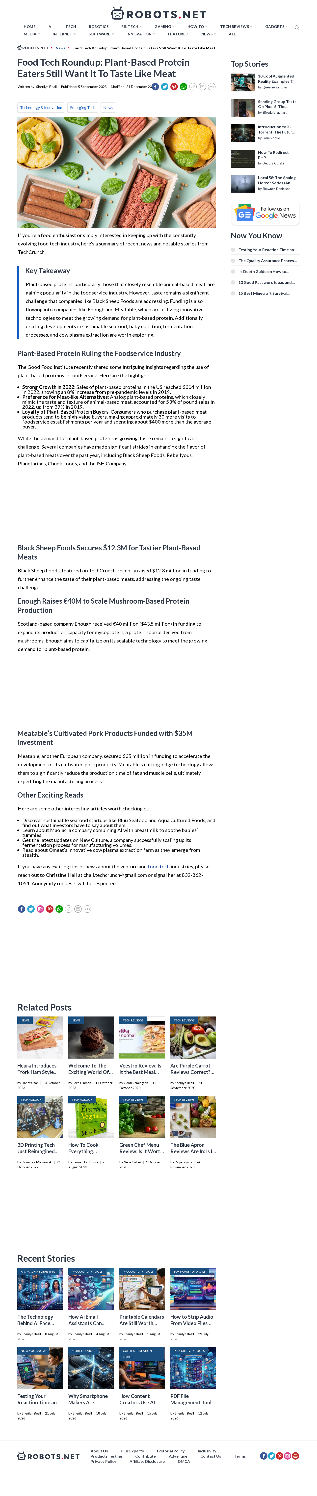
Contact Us (210, 1456)
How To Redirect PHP (273, 155)
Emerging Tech (82, 107)
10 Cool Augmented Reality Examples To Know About (276, 79)
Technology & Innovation (41, 107)
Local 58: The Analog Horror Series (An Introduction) (277, 180)
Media (30, 34)
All (232, 34)
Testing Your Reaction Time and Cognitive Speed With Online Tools (267, 249)
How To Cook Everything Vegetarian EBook (88, 1151)
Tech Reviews (234, 26)
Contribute (145, 1456)
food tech (159, 866)
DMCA (184, 1461)
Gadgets (275, 26)
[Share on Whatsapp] (183, 86)
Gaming (163, 26)
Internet (62, 34)
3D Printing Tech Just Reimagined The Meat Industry (38, 1151)
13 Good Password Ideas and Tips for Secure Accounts (265, 282)
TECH (70, 26)
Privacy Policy (103, 1461)
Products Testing (106, 1456)
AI (51, 26)
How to (195, 26)
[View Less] (211, 86)
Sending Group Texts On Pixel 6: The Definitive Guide (277, 104)
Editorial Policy (171, 1450)
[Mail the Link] (202, 86)
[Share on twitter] (164, 86)
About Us (99, 1450)
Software (99, 34)
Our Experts (132, 1450)
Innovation (139, 34)
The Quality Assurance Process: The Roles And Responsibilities (267, 260)
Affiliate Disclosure (147, 1461)
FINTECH (129, 26)
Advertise (178, 1456)
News (207, 34)
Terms (240, 1456)
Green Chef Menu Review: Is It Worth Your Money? (141, 1151)
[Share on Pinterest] (174, 86)
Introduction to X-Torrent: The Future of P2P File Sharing (276, 129)
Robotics (98, 26)
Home (30, 26)
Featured (178, 34)
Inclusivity (207, 1450)
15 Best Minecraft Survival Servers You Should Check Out (266, 293)
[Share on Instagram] (40, 909)
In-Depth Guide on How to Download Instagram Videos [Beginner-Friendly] (264, 271)
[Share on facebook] (155, 86)
